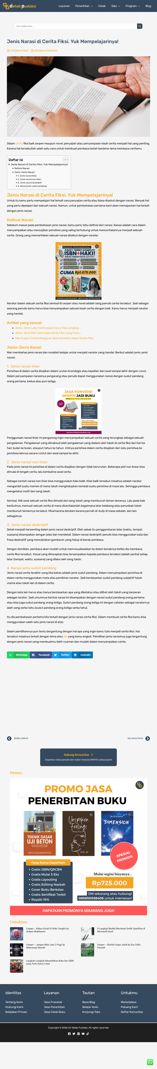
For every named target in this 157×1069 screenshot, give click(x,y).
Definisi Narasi (22, 168)
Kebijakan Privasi (16, 1012)
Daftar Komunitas (132, 1012)
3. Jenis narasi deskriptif (30, 183)
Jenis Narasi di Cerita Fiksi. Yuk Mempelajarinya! (39, 164)
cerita (19, 143)
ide (65, 636)
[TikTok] (87, 1033)
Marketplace (128, 1002)
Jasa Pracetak (53, 1002)
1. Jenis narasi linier (27, 176)
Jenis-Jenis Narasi (24, 172)
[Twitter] (74, 1033)
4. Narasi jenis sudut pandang (32, 186)
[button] (91, 6)
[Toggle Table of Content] (64, 159)
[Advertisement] (78, 697)
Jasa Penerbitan (54, 1007)
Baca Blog (88, 1002)
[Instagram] (78, 1033)
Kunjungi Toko (91, 1012)
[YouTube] (83, 1033)
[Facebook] (69, 1033)
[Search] (139, 26)
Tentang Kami (14, 1002)
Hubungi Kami (14, 1007)
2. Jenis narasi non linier (29, 179)
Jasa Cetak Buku (54, 1012)
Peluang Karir (129, 1007)
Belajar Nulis (90, 1007)
